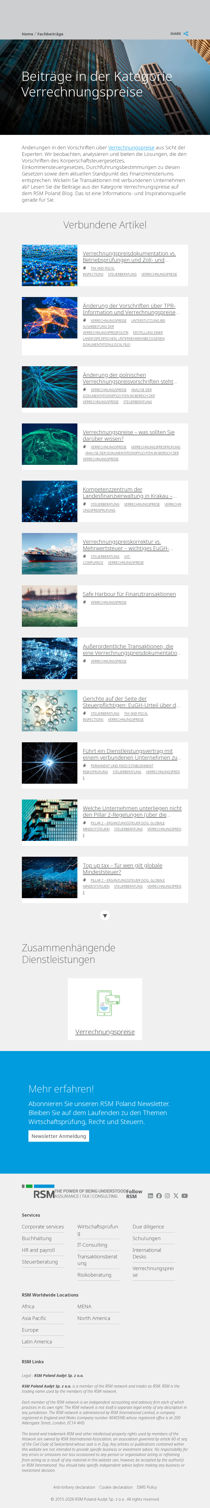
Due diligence (148, 1226)
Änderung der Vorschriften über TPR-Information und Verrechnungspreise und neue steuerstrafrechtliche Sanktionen (129, 309)
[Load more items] (105, 915)
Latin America (37, 1341)
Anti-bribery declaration (74, 1487)
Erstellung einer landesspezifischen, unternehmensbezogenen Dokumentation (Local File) (124, 338)
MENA (84, 1306)
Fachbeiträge (50, 34)
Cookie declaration (116, 1487)
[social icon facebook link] (158, 1196)
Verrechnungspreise (131, 147)
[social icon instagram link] (167, 1196)
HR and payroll (38, 1250)
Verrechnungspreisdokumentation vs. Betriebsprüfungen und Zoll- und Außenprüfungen (129, 256)
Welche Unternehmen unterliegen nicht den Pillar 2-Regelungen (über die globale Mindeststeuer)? (132, 811)
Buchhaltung (37, 1238)
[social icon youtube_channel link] (184, 1196)
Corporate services (43, 1226)
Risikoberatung (94, 1274)
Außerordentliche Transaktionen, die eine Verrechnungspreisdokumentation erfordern (131, 649)
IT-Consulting (92, 1244)
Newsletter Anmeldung (58, 1136)
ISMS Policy (147, 1487)
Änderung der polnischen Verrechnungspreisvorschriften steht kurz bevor (128, 378)
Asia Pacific (34, 1318)
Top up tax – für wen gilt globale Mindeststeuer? (122, 868)
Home (28, 34)
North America (93, 1318)
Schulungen (147, 1238)
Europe (30, 1330)
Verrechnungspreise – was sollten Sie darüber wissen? (129, 435)
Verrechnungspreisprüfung (155, 447)
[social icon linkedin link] (150, 1196)
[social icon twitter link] (176, 1196)
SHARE (175, 33)
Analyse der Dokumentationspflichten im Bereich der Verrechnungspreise (119, 395)
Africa (28, 1306)
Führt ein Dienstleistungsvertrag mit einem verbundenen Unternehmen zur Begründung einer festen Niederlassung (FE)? (132, 754)
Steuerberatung (122, 274)
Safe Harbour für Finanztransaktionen (129, 594)
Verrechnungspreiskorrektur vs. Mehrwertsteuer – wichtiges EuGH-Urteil (126, 545)
